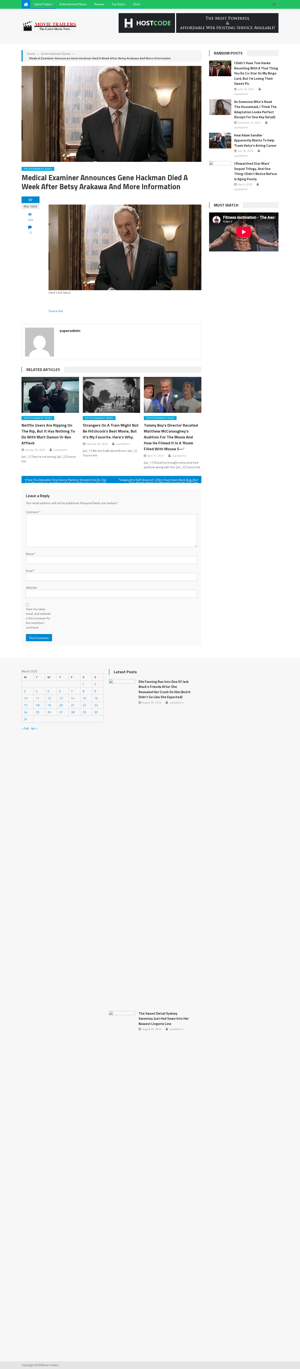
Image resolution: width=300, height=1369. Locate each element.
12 (49, 698)
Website (31, 587)
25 (37, 712)
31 (25, 719)
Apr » (34, 728)
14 (72, 698)
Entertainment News (73, 4)
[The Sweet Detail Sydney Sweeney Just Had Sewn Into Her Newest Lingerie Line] (122, 1175)
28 (72, 712)
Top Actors (119, 4)
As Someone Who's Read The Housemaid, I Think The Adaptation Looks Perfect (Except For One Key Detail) (255, 109)
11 (37, 698)
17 (25, 705)
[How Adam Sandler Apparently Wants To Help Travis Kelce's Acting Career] (220, 140)
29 (84, 712)
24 (25, 712)
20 (61, 705)
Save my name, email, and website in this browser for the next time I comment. (38, 618)
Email (30, 570)
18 (37, 705)
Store (136, 4)
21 (72, 705)
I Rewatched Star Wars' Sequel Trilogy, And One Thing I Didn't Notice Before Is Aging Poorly (255, 171)
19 (49, 705)
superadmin (70, 331)
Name (31, 553)
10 (25, 698)
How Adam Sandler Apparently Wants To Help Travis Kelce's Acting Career (255, 140)
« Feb (25, 728)
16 (96, 698)
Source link (56, 311)
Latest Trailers (43, 4)
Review (99, 4)
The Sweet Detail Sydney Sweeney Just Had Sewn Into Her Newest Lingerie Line (164, 1018)
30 (96, 712)
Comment (33, 512)
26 (49, 712)
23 (96, 705)
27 (61, 712)
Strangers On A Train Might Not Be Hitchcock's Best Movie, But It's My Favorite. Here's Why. (111, 431)
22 (84, 705)
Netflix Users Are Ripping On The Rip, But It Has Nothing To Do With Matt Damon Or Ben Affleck (48, 434)
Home (31, 53)
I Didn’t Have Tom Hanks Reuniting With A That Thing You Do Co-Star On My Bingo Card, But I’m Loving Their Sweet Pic (256, 73)
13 (61, 698)
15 (84, 698)
